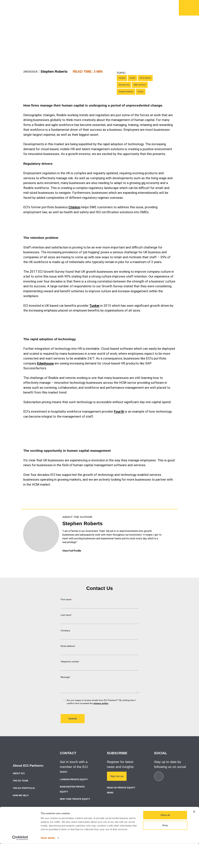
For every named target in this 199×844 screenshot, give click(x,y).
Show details (48, 838)
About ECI (19, 773)
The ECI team (20, 780)
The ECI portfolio (24, 788)
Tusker (141, 92)
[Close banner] (194, 812)
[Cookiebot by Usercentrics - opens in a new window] (20, 838)
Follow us (166, 3)
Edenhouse (45, 363)
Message (65, 677)
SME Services (140, 85)
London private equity (74, 779)
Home (189, 8)
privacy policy (100, 703)
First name (66, 599)
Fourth (132, 78)
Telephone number (70, 661)
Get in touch (144, 3)
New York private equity (75, 799)
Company (65, 630)
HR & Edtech (145, 78)
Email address (68, 646)
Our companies (108, 9)
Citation (121, 78)
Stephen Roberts (54, 71)
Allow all (165, 815)
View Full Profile (72, 550)
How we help (77, 9)
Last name (66, 615)
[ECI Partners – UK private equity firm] (20, 7)
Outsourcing (123, 85)
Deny (165, 825)
